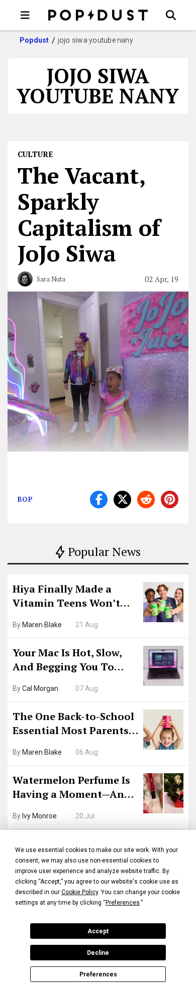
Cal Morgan (40, 688)
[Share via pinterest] (169, 499)
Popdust (34, 40)
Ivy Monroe (39, 816)
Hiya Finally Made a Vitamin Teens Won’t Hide (66, 597)
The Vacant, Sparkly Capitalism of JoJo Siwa (89, 214)
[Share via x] (122, 499)
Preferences (98, 974)
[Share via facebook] (99, 499)
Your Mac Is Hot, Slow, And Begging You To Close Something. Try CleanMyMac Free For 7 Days (71, 661)
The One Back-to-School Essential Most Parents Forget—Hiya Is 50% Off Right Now (73, 724)
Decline (98, 952)
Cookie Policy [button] (79, 892)
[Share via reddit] (146, 499)
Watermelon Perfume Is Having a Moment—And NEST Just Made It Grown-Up (72, 788)
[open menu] (25, 15)
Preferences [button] (123, 902)
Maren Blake (42, 625)
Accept (98, 931)
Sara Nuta (51, 278)
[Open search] (171, 15)
